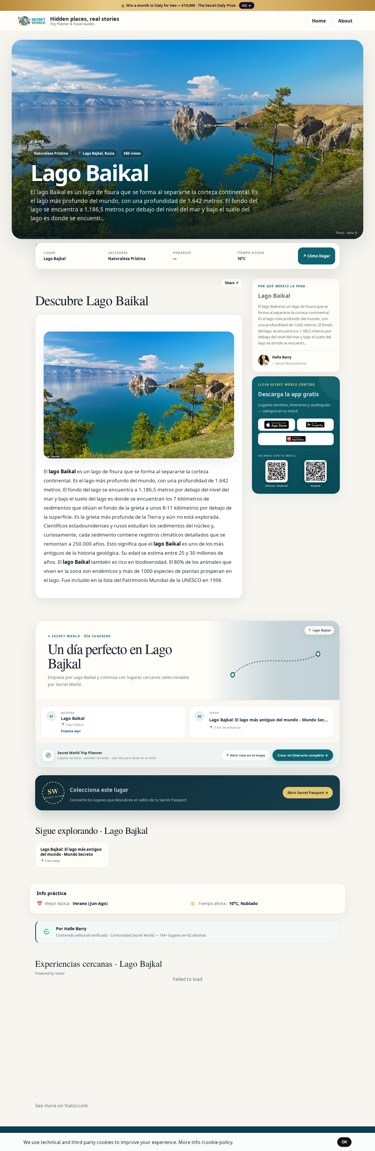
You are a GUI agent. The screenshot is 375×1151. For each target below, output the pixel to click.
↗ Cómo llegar (316, 256)
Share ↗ (231, 283)
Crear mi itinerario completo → (302, 755)
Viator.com (76, 1105)
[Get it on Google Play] (315, 425)
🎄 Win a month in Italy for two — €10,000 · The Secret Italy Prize (186, 5)
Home (319, 21)
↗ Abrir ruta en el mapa (245, 755)
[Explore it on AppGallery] (296, 439)
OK (344, 1142)
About (345, 21)
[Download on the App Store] (276, 425)
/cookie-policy (217, 1142)
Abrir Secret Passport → (307, 792)
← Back (37, 141)
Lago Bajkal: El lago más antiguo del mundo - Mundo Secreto (271, 720)
